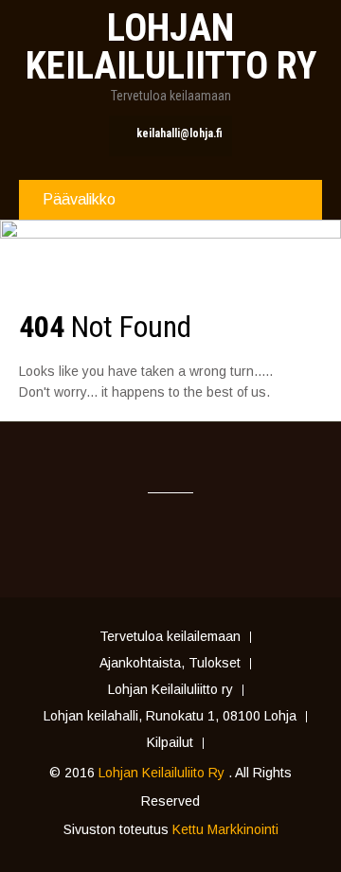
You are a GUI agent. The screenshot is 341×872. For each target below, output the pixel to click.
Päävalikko (79, 199)
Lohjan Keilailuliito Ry (163, 772)
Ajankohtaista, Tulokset (170, 663)
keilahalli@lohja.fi (179, 133)
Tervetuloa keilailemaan (170, 637)
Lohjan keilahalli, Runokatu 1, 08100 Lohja (170, 716)
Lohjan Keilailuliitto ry (170, 690)
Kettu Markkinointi (225, 829)
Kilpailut (170, 743)
